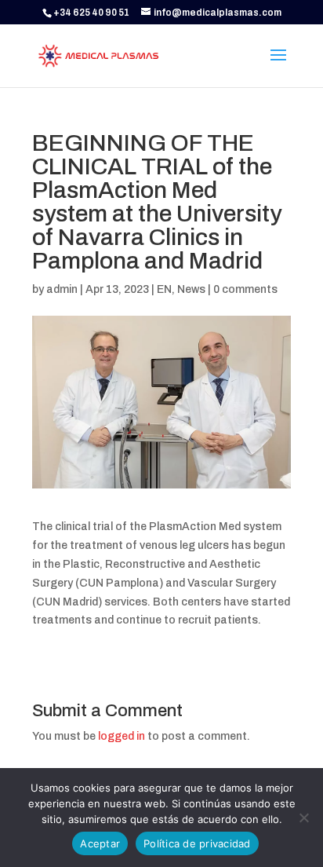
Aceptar (100, 843)
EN (164, 289)
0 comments (245, 289)
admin (62, 289)
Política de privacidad (197, 843)
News (191, 289)
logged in (121, 736)
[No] (303, 817)
